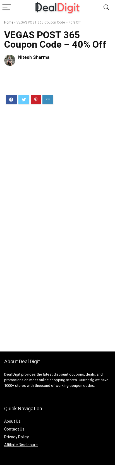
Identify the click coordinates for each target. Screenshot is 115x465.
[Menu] (6, 7)
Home (8, 22)
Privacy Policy (16, 437)
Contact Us (14, 429)
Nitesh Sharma (33, 57)
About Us (12, 421)
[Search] (106, 7)
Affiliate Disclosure (21, 445)
